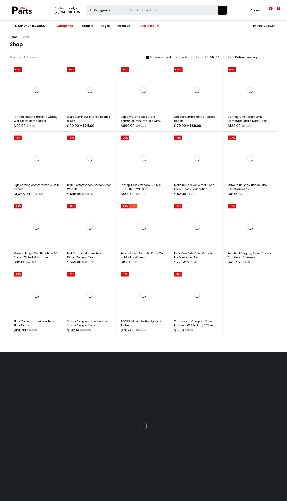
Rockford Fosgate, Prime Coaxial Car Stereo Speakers (249, 255)
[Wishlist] (268, 10)
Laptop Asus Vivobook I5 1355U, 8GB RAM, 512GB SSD (141, 187)
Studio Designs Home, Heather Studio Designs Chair (87, 323)
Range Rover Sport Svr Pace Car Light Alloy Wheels (142, 255)
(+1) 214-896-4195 (50, 450)
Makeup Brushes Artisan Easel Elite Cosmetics (247, 187)
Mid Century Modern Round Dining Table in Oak (85, 255)
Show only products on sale (168, 57)
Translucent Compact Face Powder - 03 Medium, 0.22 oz (193, 323)
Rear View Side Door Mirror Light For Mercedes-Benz (195, 255)
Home (14, 37)
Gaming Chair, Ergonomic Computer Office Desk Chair (247, 119)
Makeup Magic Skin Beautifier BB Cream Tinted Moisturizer (35, 255)
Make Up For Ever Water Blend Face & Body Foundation (194, 187)
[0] (275, 10)
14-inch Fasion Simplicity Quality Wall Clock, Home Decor (36, 119)
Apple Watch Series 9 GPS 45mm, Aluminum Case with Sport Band (140, 121)
